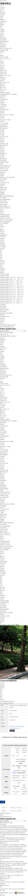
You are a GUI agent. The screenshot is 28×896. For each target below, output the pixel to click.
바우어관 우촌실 (4, 529)
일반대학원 (18, 831)
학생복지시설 (3, 516)
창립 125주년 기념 (4, 409)
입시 (14, 701)
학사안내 (2, 458)
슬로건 (1, 333)
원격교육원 (8, 851)
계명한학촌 (2, 511)
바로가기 (2, 323)
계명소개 (2, 349)
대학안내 (2, 407)
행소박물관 (15, 862)
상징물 (1, 382)
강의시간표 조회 (4, 463)
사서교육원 (2, 851)
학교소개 (2, 11)
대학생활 (2, 130)
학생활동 (2, 519)
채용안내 (9, 325)
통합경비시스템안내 (5, 419)
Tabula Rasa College (5, 446)
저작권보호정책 (4, 870)
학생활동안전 (3, 480)
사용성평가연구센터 (20, 839)
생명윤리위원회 (9, 838)
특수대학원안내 (4, 455)
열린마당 (2, 230)
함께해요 (2, 570)
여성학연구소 (3, 839)
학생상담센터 (19, 848)
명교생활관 (2, 856)
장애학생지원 (3, 485)
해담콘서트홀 (3, 531)
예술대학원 (22, 833)
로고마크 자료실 (4, 383)
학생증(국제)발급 (4, 489)
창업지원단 (16, 838)
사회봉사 (2, 502)
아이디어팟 (2, 563)
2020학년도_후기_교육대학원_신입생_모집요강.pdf (16, 727)
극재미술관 (21, 862)
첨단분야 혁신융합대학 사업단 (7, 853)
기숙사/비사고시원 (4, 509)
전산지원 (2, 484)
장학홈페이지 (17, 846)
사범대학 (2, 428)
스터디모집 (2, 573)
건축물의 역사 (3, 400)
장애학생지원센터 (18, 855)
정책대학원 (8, 833)
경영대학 (2, 429)
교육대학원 (24, 831)
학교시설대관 (3, 524)
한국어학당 (24, 846)
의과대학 (2, 443)
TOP (1, 887)
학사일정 (10, 333)
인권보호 (2, 478)
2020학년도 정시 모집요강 (15, 807)
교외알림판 (2, 572)
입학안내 (2, 264)
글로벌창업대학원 (23, 834)
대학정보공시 (3, 372)
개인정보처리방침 (4, 601)
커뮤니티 (2, 558)
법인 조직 (2, 392)
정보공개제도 (3, 606)
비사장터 (2, 565)
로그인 (1, 6)
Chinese (6, 334)
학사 (1, 579)
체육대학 (2, 439)
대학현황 (2, 356)
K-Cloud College (4, 450)
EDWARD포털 (3, 325)
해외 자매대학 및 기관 (5, 492)
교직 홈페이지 (10, 846)
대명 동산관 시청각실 (5, 545)
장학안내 (2, 473)
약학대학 (2, 448)
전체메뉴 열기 (10, 327)
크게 (1, 703)
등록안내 (2, 468)
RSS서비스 (2, 618)
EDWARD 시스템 (4, 470)
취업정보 (2, 271)
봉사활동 (2, 500)
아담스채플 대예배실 (5, 526)
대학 (1, 592)
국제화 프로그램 (4, 495)
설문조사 (2, 621)
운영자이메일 (23, 870)
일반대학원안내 (4, 453)
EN (1, 9)
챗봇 (1, 895)
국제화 (1, 490)
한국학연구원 (18, 853)
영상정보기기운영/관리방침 (16, 868)
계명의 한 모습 (3, 397)
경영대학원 (2, 833)
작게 (8, 703)
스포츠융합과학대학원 (5, 834)
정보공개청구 (3, 611)
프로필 (1, 343)
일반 (1, 577)
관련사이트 (2, 499)
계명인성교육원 (14, 850)
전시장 (1, 539)
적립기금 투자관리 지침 (6, 375)
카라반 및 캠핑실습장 (5, 548)
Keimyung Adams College (6, 441)
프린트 (11, 703)
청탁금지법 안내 (19, 872)
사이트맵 (4, 327)
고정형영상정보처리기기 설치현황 (8, 421)
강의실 (1, 536)
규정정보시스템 (20, 863)
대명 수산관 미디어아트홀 (6, 546)
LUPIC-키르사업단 (11, 848)
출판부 (7, 856)
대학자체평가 (3, 365)
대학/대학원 (3, 96)
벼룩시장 (2, 567)
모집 (1, 582)
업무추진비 (2, 370)
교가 (1, 387)
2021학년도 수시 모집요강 (15, 811)
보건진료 (2, 482)
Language (2, 8)
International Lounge (10, 863)
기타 (1, 555)
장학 (1, 580)
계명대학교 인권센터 (5, 850)
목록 (3, 802)
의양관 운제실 (3, 528)
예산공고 (2, 361)
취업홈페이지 (16, 845)
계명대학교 (5, 3)
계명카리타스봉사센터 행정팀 (7, 504)
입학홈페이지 (22, 845)
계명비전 (2, 351)
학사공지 (2, 465)
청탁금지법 (2, 373)
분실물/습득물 (3, 562)
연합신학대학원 (15, 833)
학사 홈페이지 (3, 846)
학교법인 (2, 389)
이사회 (1, 390)
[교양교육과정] (3, 451)
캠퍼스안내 (2, 411)
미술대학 (6, 333)
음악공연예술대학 (4, 436)
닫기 (1, 623)
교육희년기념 (3, 348)
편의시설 (2, 507)
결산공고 (2, 363)
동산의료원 (2, 862)
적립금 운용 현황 (4, 377)
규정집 (1, 360)
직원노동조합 (8, 867)
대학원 (1, 594)
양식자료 (2, 553)
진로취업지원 (3, 487)
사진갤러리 (2, 405)
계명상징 (2, 378)
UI (0, 380)
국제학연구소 (22, 838)
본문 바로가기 (3, 1)
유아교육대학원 (15, 834)
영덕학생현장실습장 (5, 541)
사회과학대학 (3, 431)
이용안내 (2, 272)
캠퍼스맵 (2, 412)
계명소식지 (2, 404)
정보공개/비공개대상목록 (6, 612)
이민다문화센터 (10, 839)
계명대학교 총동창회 (17, 865)
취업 (1, 584)
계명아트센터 (9, 862)
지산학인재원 (15, 841)
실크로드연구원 (9, 855)
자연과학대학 (3, 433)
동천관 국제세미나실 (5, 533)
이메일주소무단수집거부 (14, 870)
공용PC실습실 (3, 514)
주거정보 (2, 568)
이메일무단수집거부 (5, 616)
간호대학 (2, 444)
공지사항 (2, 394)
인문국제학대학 (4, 426)
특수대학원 (2, 595)
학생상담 (2, 477)
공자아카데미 (3, 848)
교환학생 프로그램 (4, 494)
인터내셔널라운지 (4, 497)
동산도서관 (7, 858)
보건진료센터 (24, 856)
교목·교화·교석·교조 (5, 385)
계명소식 (14, 325)
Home (1, 701)
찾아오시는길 (3, 416)
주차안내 (2, 417)
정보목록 (2, 614)
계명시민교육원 (22, 850)
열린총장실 (2, 339)
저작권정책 (2, 604)
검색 (1, 327)
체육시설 (2, 538)
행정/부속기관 (3, 843)
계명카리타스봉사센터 (14, 856)
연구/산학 (2, 262)
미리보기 (12, 730)
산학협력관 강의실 (4, 543)
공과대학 (2, 434)
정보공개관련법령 (4, 609)
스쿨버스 (2, 512)
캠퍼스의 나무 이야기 (5, 402)
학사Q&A (2, 467)
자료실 (1, 551)
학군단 (10, 845)
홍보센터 (2, 395)
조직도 (1, 355)
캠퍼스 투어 (3, 414)
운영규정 (2, 587)
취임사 (1, 344)
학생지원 (2, 475)
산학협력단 (2, 838)
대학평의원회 (3, 366)
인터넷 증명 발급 (4, 550)
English (2, 334)
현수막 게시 (3, 517)
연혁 (1, 353)
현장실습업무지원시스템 (6, 841)
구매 (1, 585)
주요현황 (2, 358)
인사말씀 (2, 341)
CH (2, 9)
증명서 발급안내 (4, 472)
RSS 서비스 (3, 872)
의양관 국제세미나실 (5, 534)
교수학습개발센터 (4, 845)
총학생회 (2, 521)
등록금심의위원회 (4, 368)
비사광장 (2, 560)
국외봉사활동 (3, 506)
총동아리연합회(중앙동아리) (7, 523)
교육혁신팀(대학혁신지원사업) (19, 851)
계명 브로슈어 (3, 399)
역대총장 (2, 346)
